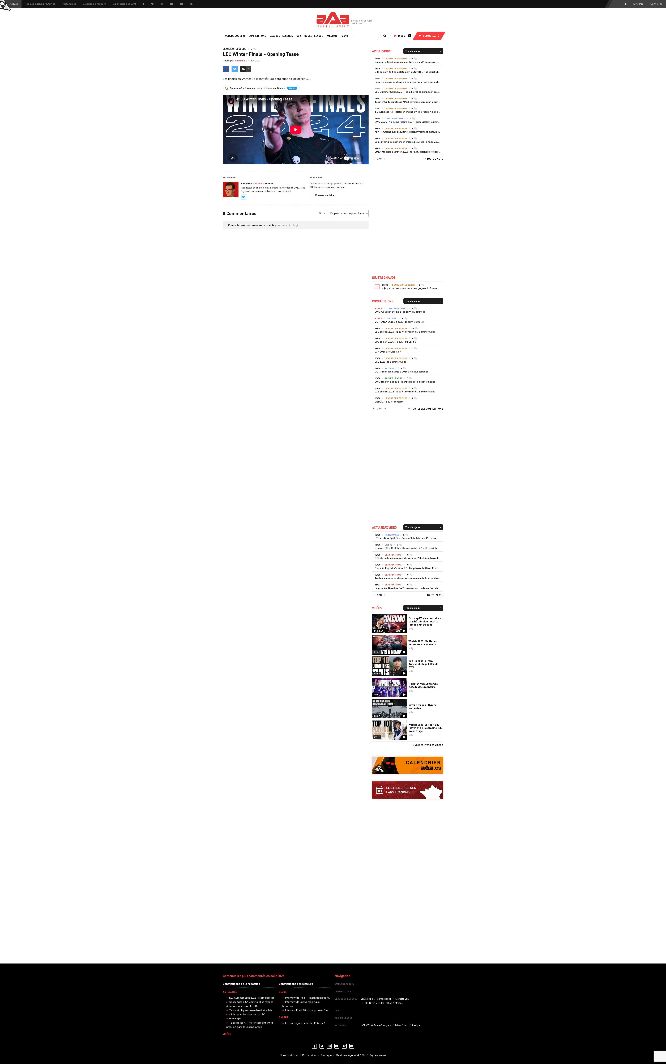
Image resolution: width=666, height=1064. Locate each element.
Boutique (326, 1055)
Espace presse (377, 1055)
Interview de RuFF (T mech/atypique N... (307, 997)
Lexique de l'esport (94, 3)
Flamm (239, 60)
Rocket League (313, 35)
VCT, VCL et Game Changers (376, 1025)
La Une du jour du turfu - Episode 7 (305, 1023)
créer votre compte (263, 225)
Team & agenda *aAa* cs (40, 3)
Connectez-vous (237, 225)
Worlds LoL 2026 (235, 35)
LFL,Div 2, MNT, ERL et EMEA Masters (384, 1003)
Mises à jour (401, 1025)
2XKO (345, 35)
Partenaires (69, 3)
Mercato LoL (402, 998)
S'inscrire (638, 3)
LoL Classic (367, 998)
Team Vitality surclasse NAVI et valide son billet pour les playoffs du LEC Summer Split (249, 1014)
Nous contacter (289, 1055)
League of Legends (281, 35)
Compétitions (257, 35)
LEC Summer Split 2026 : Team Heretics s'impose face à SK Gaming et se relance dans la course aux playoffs (250, 1002)
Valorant (332, 35)
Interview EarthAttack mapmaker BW (306, 1010)
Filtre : (322, 213)
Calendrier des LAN (124, 3)
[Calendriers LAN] (407, 790)
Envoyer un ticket (325, 195)
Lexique (416, 1025)
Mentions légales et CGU (350, 1055)
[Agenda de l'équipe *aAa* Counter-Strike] (407, 765)
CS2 (298, 35)
